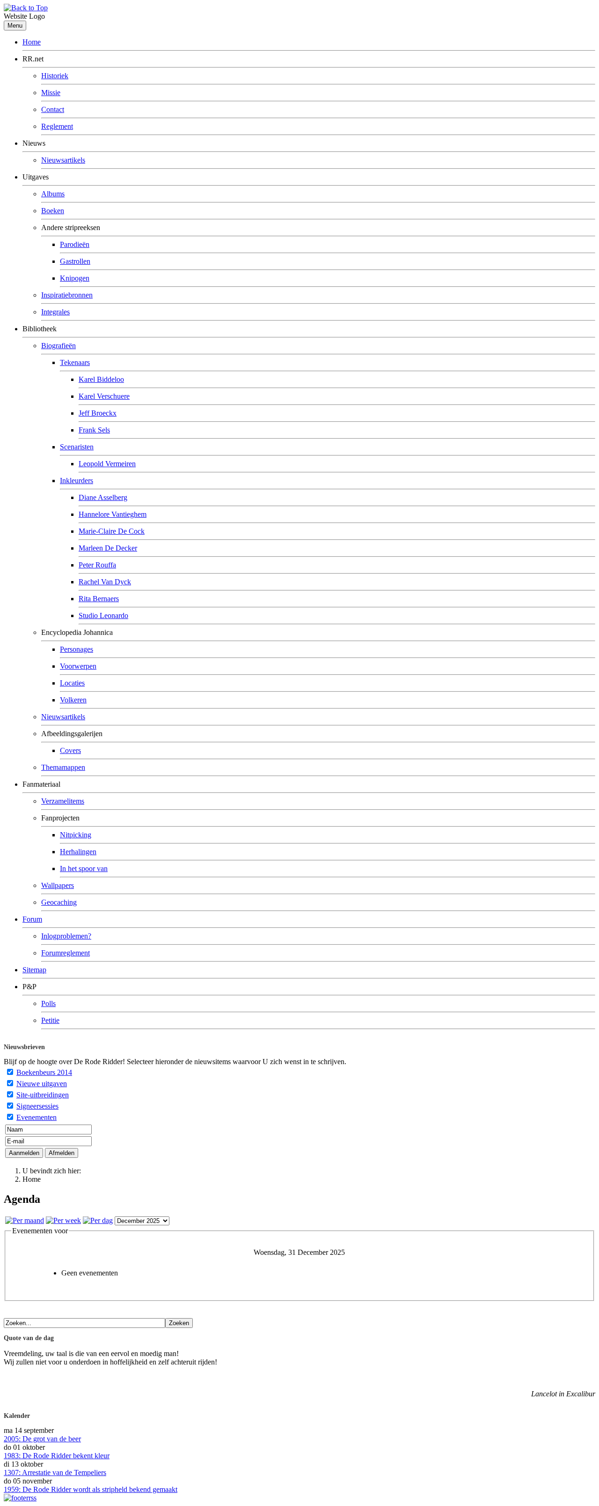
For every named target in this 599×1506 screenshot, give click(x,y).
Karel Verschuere (104, 396)
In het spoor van (84, 868)
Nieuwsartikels (63, 160)
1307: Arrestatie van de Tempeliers (55, 1472)
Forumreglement (65, 953)
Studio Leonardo (103, 615)
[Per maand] (24, 1220)
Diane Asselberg (103, 497)
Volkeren (73, 700)
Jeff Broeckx (98, 413)
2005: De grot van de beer (42, 1439)
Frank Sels (94, 430)
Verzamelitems (62, 801)
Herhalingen (78, 852)
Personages (76, 649)
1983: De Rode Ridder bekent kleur (57, 1456)
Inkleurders (76, 481)
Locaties (72, 683)
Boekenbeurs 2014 (44, 1072)
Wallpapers (57, 885)
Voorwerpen (78, 666)
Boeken (52, 211)
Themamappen (63, 767)
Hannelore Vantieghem (112, 514)
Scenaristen (77, 447)
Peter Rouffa (97, 565)
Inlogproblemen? (66, 936)
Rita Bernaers (99, 599)
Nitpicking (75, 835)
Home (31, 42)
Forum (32, 919)
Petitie (50, 1020)
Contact (52, 109)
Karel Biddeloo (101, 379)
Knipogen (74, 278)
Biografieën (58, 346)
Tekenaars (75, 362)
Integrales (55, 312)
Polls (48, 1003)
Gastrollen (75, 261)
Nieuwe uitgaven (41, 1084)
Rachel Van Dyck (105, 582)
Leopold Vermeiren (107, 464)
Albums (53, 194)
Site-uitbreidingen (42, 1095)
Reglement (57, 126)
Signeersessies (37, 1106)
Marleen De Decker (108, 548)
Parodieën (74, 244)
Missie (50, 93)
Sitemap (34, 970)
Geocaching (59, 902)
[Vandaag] (98, 1220)
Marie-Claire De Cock (112, 531)
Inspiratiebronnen (67, 295)
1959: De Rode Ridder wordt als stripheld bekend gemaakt (90, 1489)
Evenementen (36, 1117)
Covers (70, 750)
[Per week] (63, 1220)
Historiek (54, 76)
